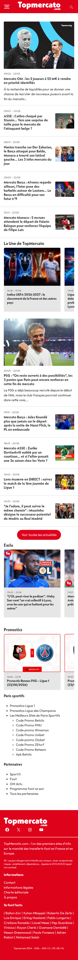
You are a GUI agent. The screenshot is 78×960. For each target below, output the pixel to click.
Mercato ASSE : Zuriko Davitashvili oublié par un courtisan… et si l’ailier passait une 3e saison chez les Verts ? (26, 454)
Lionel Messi (40, 923)
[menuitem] (71, 7)
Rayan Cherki (26, 927)
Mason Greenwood (18, 932)
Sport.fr (15, 774)
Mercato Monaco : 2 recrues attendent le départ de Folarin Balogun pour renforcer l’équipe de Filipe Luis (27, 223)
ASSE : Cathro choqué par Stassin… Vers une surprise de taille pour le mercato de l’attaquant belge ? (26, 122)
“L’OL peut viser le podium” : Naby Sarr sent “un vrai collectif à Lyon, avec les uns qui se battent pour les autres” (31, 602)
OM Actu (16, 784)
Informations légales (18, 887)
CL (49, 948)
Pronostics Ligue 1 (22, 706)
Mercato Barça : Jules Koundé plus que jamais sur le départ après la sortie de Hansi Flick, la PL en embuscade (27, 423)
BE (58, 948)
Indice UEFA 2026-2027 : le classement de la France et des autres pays (32, 298)
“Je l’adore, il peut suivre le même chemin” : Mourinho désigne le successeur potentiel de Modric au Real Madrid (27, 512)
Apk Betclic (24, 754)
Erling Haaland (34, 918)
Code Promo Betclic (30, 720)
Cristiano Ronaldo (17, 923)
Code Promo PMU (29, 725)
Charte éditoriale (16, 892)
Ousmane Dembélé (52, 927)
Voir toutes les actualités (39, 535)
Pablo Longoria (58, 918)
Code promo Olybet (30, 740)
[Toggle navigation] (7, 7)
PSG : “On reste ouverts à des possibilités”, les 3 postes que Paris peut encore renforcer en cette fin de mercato (38, 379)
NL (62, 948)
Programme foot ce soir (27, 789)
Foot (13, 779)
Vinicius (9, 927)
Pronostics (13, 629)
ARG (44, 948)
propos (11, 897)
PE (54, 948)
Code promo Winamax (32, 730)
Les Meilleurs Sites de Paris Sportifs (35, 715)
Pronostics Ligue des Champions (33, 711)
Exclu (8, 545)
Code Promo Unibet (30, 735)
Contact (9, 882)
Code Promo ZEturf (30, 745)
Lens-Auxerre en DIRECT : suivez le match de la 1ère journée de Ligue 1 (28, 483)
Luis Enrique (12, 918)
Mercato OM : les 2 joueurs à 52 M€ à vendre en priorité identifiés (37, 80)
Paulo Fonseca (43, 932)
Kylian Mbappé (34, 913)
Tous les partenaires (24, 794)
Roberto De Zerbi (59, 913)
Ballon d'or (13, 913)
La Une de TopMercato (24, 243)
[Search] (71, 7)
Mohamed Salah (27, 937)
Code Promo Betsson (31, 750)
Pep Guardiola (62, 923)
